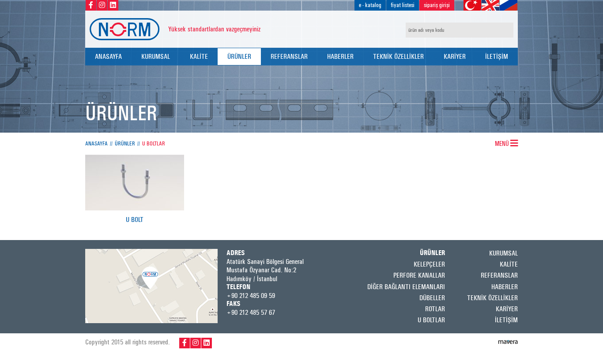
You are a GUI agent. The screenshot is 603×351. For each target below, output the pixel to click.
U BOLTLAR (153, 143)
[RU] (508, 5)
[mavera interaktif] (508, 342)
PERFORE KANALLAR (419, 275)
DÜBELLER (432, 298)
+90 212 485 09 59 (250, 295)
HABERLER (340, 56)
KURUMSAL (155, 56)
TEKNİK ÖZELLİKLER (398, 56)
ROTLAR (435, 309)
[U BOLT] (134, 208)
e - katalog (370, 5)
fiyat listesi (403, 5)
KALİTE (199, 56)
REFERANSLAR (289, 56)
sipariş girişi (437, 5)
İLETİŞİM (496, 56)
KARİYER (455, 56)
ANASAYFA (108, 56)
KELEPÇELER (429, 264)
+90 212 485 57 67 (250, 312)
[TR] (472, 5)
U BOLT (134, 219)
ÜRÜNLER (239, 56)
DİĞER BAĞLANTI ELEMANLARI (406, 286)
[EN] (490, 5)
